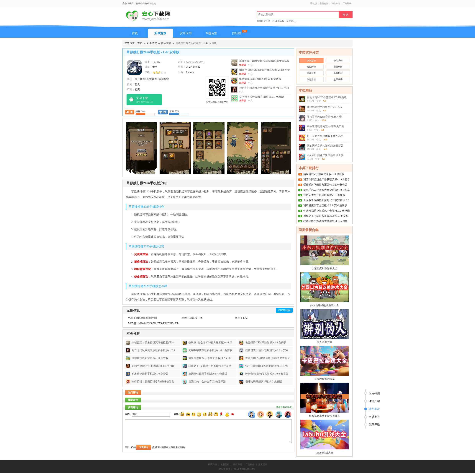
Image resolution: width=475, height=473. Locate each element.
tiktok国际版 (278, 21)
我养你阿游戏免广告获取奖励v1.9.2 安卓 (326, 179)
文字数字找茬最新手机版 (261, 96)
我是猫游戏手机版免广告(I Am (324, 107)
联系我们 (212, 464)
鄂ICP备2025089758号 (244, 469)
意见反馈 (262, 464)
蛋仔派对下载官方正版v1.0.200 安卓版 (325, 184)
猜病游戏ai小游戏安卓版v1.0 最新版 (323, 174)
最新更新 (324, 3)
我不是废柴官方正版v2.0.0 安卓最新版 (325, 205)
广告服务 (250, 464)
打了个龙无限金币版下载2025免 (325, 136)
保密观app (291, 21)
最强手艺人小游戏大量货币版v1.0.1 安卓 (326, 189)
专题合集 (211, 33)
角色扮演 (338, 73)
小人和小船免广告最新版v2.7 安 (325, 155)
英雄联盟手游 (263, 21)
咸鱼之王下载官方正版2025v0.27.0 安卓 (325, 215)
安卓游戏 (160, 33)
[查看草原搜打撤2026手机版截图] (134, 67)
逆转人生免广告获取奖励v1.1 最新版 (324, 195)
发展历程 (224, 464)
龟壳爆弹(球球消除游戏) (260, 79)
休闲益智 (166, 43)
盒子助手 (338, 79)
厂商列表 (347, 3)
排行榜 (236, 33)
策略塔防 (338, 67)
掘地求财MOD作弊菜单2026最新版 (327, 97)
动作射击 (311, 73)
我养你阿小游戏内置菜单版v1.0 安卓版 (325, 221)
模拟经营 (311, 67)
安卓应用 (186, 33)
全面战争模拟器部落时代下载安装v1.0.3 (326, 200)
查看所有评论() (284, 407)
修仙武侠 (338, 60)
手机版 (313, 3)
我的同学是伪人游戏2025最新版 (325, 145)
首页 (135, 33)
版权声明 (237, 464)
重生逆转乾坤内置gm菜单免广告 (325, 126)
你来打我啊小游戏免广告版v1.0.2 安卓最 (326, 210)
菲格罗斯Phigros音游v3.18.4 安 (324, 116)
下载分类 (335, 3)
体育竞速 (311, 79)
